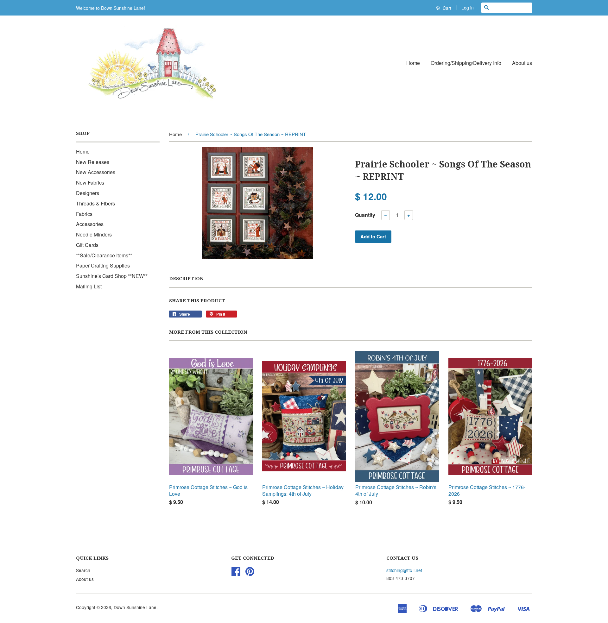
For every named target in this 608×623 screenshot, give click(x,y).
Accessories (90, 224)
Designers (87, 193)
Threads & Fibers (95, 203)
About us (522, 62)
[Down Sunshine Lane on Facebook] (236, 573)
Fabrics (84, 213)
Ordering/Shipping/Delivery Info (466, 62)
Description (186, 278)
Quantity (365, 214)
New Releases (92, 162)
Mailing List (89, 286)
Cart (446, 8)
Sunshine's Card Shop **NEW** (112, 276)
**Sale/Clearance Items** (104, 255)
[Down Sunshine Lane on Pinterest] (250, 573)
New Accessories (95, 172)
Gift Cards (87, 245)
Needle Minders (94, 234)
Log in (467, 7)
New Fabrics (90, 182)
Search (83, 570)
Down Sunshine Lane (135, 607)
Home (413, 62)
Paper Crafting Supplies (103, 265)
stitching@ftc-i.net (404, 570)
